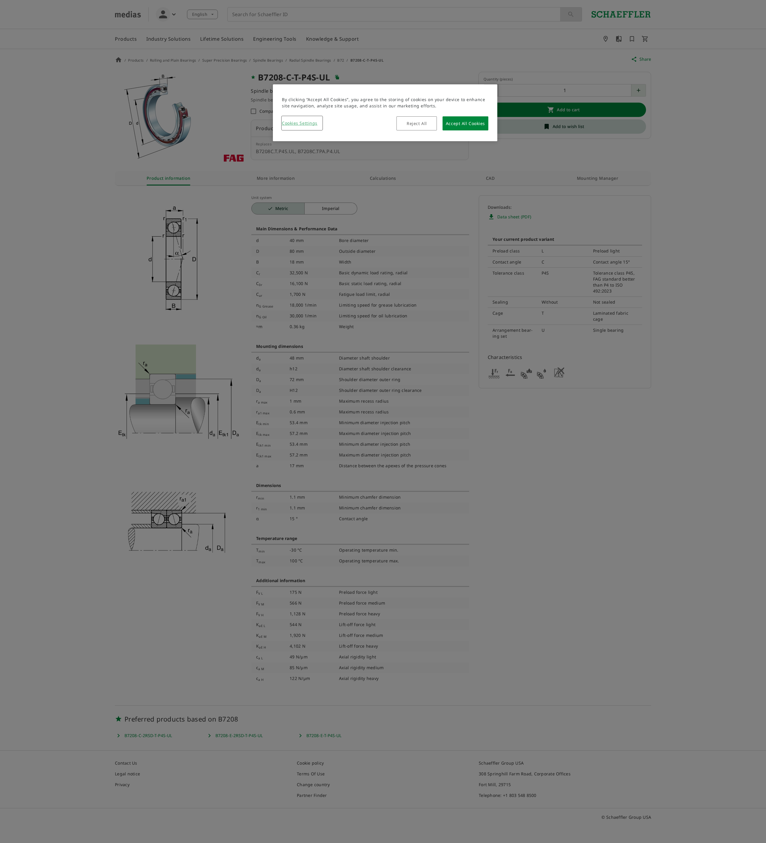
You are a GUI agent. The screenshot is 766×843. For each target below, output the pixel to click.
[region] (385, 112)
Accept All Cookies (465, 123)
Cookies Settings (299, 123)
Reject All (417, 123)
